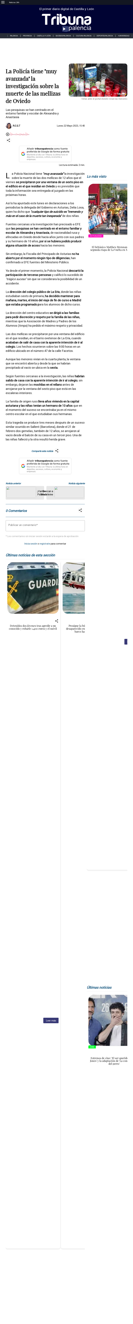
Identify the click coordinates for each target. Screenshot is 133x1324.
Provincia (27, 36)
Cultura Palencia (83, 36)
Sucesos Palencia (63, 36)
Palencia (14, 36)
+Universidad (123, 36)
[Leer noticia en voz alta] (8, 134)
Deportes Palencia (105, 36)
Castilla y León (44, 36)
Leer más (51, 1020)
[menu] (3, 2)
